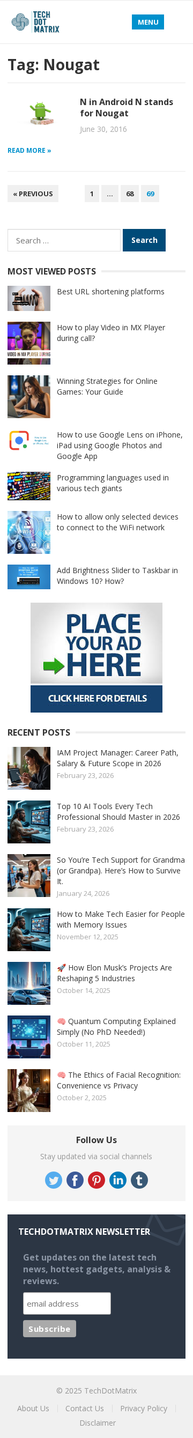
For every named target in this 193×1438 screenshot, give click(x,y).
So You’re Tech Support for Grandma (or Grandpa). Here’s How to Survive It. (121, 870)
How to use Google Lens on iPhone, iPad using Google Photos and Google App (120, 445)
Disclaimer (97, 1423)
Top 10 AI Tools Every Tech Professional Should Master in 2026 (118, 811)
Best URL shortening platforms (111, 291)
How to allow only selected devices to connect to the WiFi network (118, 522)
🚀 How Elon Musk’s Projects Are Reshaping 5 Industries (114, 972)
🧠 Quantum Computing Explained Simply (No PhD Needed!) (116, 1026)
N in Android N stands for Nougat (126, 107)
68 (129, 193)
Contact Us (84, 1408)
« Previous (33, 193)
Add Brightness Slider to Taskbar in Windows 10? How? (117, 575)
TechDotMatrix (110, 1390)
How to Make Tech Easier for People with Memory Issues (121, 919)
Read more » (29, 150)
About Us (33, 1408)
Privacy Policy (143, 1408)
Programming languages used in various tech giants (113, 482)
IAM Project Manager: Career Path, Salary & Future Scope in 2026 (118, 757)
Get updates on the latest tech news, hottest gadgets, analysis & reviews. (96, 1269)
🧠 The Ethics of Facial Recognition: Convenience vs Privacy (119, 1080)
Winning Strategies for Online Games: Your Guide (107, 386)
